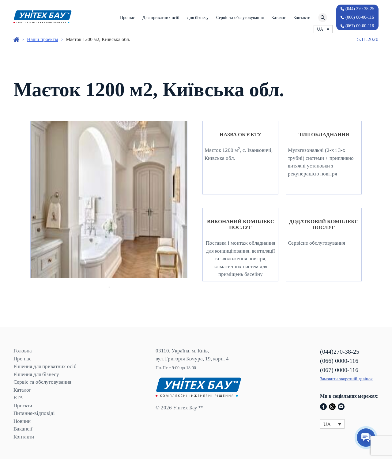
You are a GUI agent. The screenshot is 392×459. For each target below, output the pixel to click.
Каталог (278, 17)
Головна (22, 351)
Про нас (127, 17)
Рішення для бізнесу (36, 374)
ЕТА (18, 398)
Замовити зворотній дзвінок (346, 379)
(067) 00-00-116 (359, 26)
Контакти (302, 17)
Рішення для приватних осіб (45, 366)
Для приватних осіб (160, 17)
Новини (22, 421)
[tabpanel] (108, 199)
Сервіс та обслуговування (240, 17)
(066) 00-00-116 (359, 17)
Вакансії (22, 429)
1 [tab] (109, 287)
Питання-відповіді (34, 413)
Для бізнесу (198, 17)
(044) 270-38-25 (359, 8)
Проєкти (22, 405)
